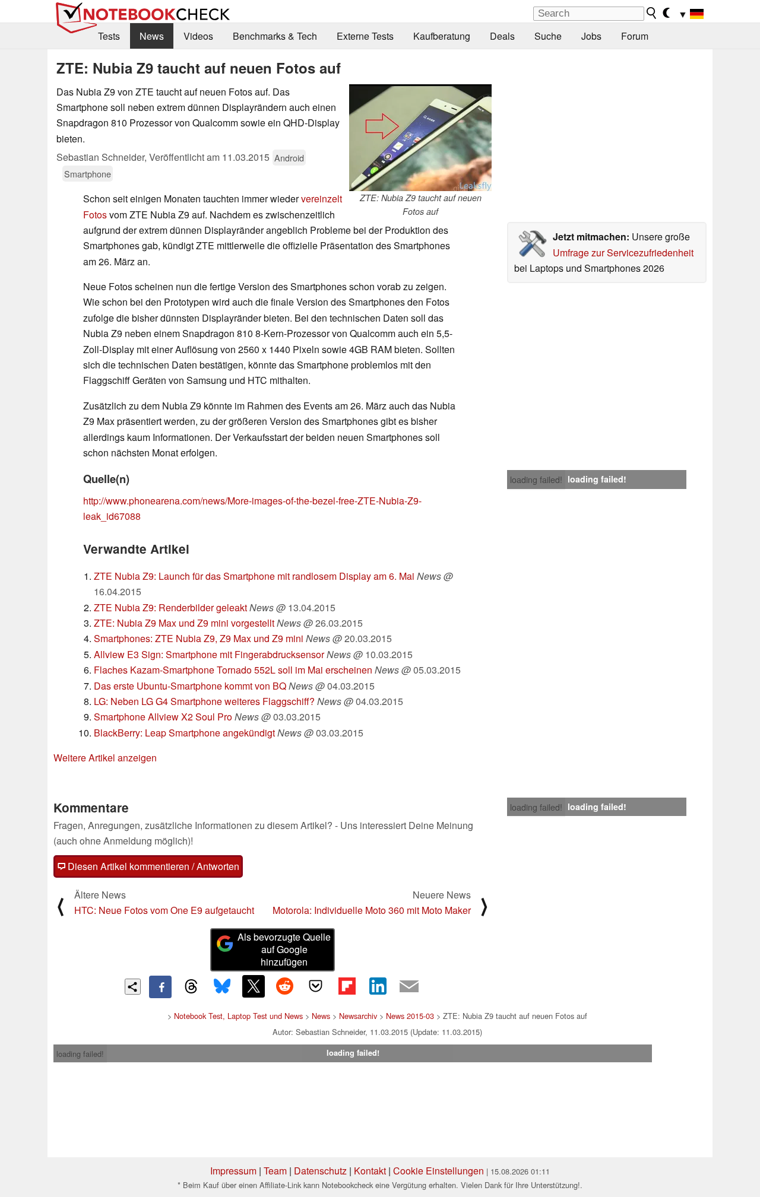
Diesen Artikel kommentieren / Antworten (152, 866)
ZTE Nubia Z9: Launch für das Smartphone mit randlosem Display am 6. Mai (254, 576)
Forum (634, 36)
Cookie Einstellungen (438, 1170)
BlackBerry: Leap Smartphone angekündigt (184, 732)
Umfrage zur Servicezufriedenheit (623, 252)
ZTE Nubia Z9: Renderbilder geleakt (170, 607)
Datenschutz (320, 1170)
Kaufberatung (441, 36)
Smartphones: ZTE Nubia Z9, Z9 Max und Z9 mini (198, 638)
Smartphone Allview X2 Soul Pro (163, 716)
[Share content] (133, 987)
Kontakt (370, 1170)
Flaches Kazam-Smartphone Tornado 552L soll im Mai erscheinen (233, 670)
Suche (548, 36)
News (152, 36)
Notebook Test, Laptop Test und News (238, 1015)
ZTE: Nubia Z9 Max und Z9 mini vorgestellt (184, 623)
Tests (109, 36)
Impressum (233, 1170)
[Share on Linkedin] (377, 986)
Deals (502, 36)
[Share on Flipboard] (346, 986)
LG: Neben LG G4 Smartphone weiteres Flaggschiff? (204, 701)
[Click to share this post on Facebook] (160, 987)
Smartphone (87, 173)
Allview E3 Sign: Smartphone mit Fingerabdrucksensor (209, 654)
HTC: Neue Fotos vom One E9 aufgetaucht (164, 910)
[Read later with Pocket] (316, 986)
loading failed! (536, 479)
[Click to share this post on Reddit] (284, 986)
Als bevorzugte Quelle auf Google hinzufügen (284, 949)
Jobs (591, 36)
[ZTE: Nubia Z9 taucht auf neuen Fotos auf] (420, 137)
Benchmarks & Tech (275, 36)
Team (275, 1170)
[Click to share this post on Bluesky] (222, 987)
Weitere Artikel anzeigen (105, 757)
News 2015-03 (410, 1015)
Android (289, 157)
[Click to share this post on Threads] (191, 987)
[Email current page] (409, 987)
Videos (198, 36)
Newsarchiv (358, 1015)
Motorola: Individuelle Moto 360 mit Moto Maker (372, 910)
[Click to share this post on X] (253, 986)
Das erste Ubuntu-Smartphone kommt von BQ (190, 686)
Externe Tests (365, 36)
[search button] (652, 13)
